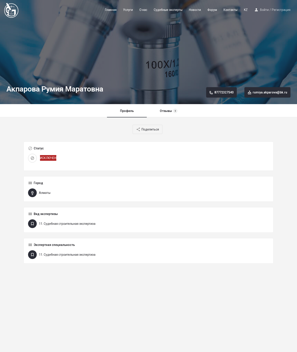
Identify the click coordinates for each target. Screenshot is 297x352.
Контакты (230, 10)
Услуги (128, 10)
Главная (111, 10)
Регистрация (281, 10)
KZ (246, 10)
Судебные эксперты (168, 10)
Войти (264, 10)
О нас (143, 10)
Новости (195, 10)
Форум (212, 10)
